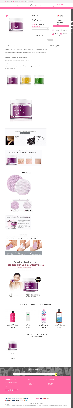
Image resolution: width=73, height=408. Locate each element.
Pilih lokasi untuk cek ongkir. (36, 26)
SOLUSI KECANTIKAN (18, 8)
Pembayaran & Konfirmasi (52, 382)
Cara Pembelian (31, 382)
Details (8, 45)
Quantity (58, 24)
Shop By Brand (40, 8)
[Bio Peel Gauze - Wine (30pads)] (12, 352)
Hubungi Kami (31, 385)
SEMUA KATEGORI (9, 8)
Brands (14, 45)
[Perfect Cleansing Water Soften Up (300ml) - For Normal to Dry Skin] (43, 323)
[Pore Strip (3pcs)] (28, 323)
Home (6, 11)
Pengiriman (30, 384)
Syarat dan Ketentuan (51, 385)
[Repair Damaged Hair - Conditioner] (12, 323)
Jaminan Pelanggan (31, 383)
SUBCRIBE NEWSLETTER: (35, 369)
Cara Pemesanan (50, 383)
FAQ (48, 380)
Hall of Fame (28, 8)
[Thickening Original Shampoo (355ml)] (59, 323)
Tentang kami (50, 384)
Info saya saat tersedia (60, 25)
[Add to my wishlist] (59, 16)
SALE (34, 8)
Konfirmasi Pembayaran (32, 380)
